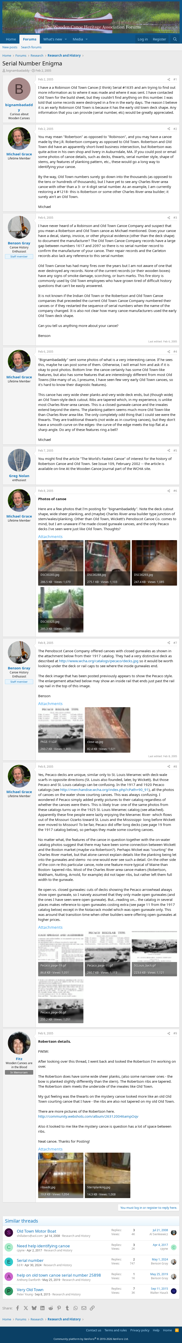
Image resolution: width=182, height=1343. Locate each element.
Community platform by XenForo (91, 1339)
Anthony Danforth (28, 1280)
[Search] (175, 39)
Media (78, 39)
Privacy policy (140, 1330)
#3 (175, 218)
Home (11, 39)
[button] (66, 39)
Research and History (76, 1236)
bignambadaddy (18, 70)
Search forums (31, 47)
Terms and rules (116, 1330)
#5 (175, 451)
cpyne (21, 1250)
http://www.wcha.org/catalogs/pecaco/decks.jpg (98, 660)
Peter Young (25, 1294)
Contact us (93, 1330)
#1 (175, 79)
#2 (175, 129)
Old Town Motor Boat (36, 1231)
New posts (9, 47)
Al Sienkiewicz (159, 1234)
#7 (175, 643)
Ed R (20, 1265)
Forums (29, 39)
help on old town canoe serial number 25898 (59, 1275)
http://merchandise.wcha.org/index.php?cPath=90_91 (104, 789)
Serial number (30, 1260)
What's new (52, 39)
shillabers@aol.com (30, 1236)
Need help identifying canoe (43, 1246)
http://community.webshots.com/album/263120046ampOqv (88, 1116)
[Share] (169, 79)
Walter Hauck (159, 1293)
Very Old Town (30, 1289)
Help (156, 1330)
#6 (175, 491)
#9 (175, 1033)
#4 (175, 352)
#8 (175, 767)
